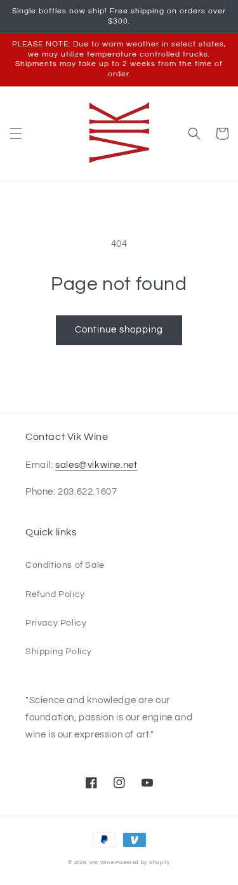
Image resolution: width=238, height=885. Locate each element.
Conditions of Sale (65, 565)
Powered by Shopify (143, 862)
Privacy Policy (55, 623)
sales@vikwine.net (96, 465)
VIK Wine (101, 862)
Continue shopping (119, 329)
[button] (16, 134)
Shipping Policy (58, 651)
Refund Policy (55, 594)
